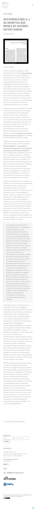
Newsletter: (6, 435)
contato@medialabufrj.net (10, 459)
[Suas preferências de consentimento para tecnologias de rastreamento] (33, 508)
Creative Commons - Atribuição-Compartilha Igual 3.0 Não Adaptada (17, 495)
